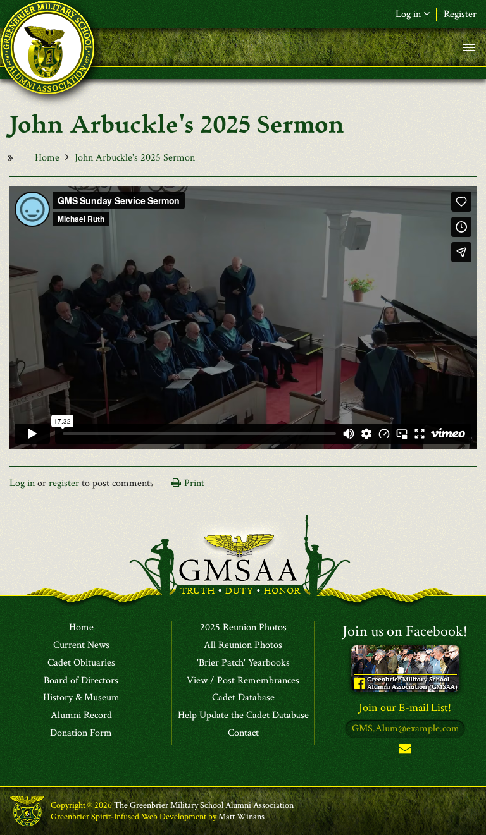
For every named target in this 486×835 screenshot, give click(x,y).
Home (47, 157)
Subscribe (405, 751)
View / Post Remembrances (243, 680)
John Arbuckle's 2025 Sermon (135, 157)
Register (460, 14)
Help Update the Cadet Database (243, 715)
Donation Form (81, 733)
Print (194, 483)
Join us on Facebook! (405, 631)
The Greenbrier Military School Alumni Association (204, 805)
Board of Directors (81, 680)
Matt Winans (241, 816)
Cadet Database (243, 698)
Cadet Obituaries (81, 663)
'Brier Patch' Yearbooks (243, 663)
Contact (243, 733)
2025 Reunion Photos (243, 627)
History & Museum (81, 698)
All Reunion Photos (243, 645)
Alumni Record (81, 715)
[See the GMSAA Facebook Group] (405, 667)
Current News (81, 645)
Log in (22, 483)
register (64, 483)
